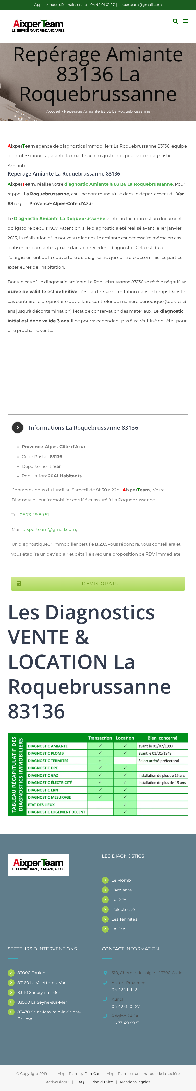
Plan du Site (102, 1082)
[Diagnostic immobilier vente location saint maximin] (98, 735)
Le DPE (119, 899)
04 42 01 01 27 (126, 1006)
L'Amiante (122, 890)
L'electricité (123, 909)
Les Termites (124, 919)
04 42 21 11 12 (124, 989)
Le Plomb (121, 880)
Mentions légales (135, 1082)
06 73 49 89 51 (34, 514)
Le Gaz (118, 929)
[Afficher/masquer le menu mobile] (185, 21)
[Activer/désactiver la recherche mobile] (175, 21)
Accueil (53, 111)
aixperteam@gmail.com (140, 4)
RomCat (92, 1073)
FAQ (80, 1082)
